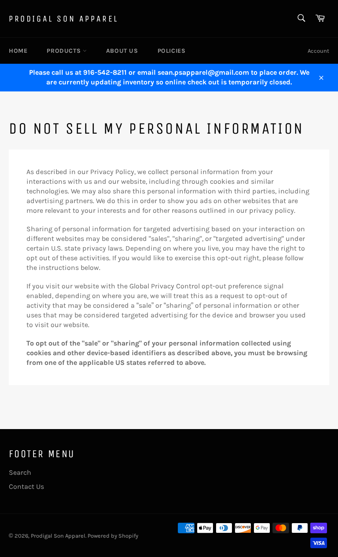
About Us (122, 51)
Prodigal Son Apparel (63, 19)
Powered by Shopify (113, 535)
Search (20, 472)
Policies (172, 51)
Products (64, 51)
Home (18, 51)
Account (318, 50)
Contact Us (26, 486)
